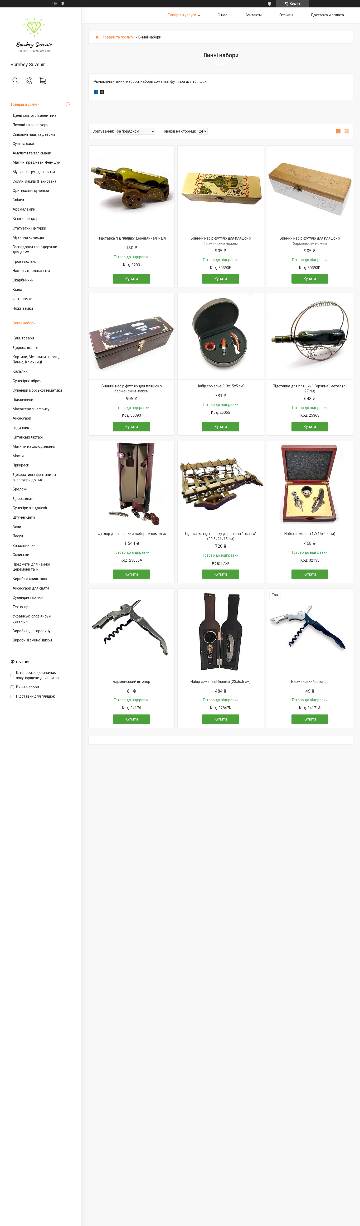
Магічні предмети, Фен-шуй (36, 162)
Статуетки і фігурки (29, 228)
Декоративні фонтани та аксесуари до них (34, 477)
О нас (222, 15)
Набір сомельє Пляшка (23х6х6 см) (221, 681)
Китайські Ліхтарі (28, 437)
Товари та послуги (118, 37)
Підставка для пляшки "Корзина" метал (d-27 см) (310, 388)
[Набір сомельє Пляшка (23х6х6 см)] (221, 632)
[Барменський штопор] (131, 632)
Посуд (18, 536)
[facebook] (96, 93)
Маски (18, 456)
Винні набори (24, 323)
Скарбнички (23, 280)
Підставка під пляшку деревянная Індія (132, 238)
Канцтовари (23, 338)
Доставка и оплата (327, 15)
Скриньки (21, 555)
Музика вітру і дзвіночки (34, 172)
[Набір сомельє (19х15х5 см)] (221, 336)
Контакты (253, 15)
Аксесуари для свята (31, 588)
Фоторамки (22, 299)
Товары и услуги (25, 104)
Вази (17, 527)
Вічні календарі (26, 219)
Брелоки (20, 489)
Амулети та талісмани (32, 153)
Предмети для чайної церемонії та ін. (31, 567)
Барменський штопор (131, 681)
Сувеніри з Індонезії (30, 508)
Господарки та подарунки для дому (35, 249)
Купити (131, 279)
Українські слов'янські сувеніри (32, 619)
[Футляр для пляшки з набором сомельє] (131, 484)
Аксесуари (22, 418)
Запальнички (24, 545)
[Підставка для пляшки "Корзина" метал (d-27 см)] (310, 336)
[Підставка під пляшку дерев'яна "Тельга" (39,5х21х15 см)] (221, 484)
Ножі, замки (23, 308)
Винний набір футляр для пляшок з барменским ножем (221, 241)
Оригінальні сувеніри (31, 190)
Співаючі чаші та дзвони (34, 134)
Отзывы (286, 15)
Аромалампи (24, 209)
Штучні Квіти (24, 517)
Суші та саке (23, 144)
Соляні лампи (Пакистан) (34, 181)
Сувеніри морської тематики (37, 390)
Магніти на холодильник (34, 446)
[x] (102, 93)
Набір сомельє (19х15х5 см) (221, 386)
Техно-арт (21, 607)
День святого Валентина (34, 115)
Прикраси (21, 465)
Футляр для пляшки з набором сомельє (132, 534)
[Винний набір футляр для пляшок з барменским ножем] (221, 189)
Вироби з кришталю (30, 579)
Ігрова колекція (26, 261)
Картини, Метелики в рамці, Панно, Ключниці (36, 359)
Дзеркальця (24, 499)
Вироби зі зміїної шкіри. (33, 640)
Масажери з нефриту (31, 409)
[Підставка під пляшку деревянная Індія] (131, 189)
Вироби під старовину (32, 631)
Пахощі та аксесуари (30, 125)
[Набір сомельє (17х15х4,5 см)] (310, 484)
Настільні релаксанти (31, 271)
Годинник (21, 428)
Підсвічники (23, 399)
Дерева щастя (25, 348)
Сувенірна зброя (27, 381)
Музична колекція (28, 237)
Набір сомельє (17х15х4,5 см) (309, 534)
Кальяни (20, 371)
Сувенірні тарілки (28, 597)
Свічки (18, 200)
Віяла (17, 290)
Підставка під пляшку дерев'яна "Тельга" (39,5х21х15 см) (220, 536)
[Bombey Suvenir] (41, 35)
